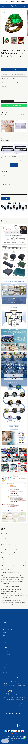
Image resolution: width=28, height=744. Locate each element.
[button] (2, 5)
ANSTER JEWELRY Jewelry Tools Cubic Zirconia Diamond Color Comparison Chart (20, 157)
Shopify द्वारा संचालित (15, 736)
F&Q (4, 667)
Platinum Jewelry (6, 635)
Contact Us (5, 642)
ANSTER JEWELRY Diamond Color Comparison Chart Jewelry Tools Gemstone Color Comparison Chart (7, 157)
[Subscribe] (23, 616)
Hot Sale (5, 639)
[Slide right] (26, 40)
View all (14, 165)
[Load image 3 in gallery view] (21, 40)
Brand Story (5, 651)
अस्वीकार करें (13, 379)
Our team (5, 657)
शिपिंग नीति (22, 738)
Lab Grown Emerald (7, 629)
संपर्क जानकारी (7, 738)
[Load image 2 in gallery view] (14, 40)
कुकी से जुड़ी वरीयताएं (14, 740)
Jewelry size (5, 664)
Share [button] (4, 60)
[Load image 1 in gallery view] (7, 40)
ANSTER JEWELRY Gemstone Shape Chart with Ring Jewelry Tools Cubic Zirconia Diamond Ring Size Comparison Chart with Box (7, 136)
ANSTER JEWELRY (8, 736)
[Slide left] (1, 40)
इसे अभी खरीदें (14, 69)
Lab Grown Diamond (7, 626)
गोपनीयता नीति (11, 371)
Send (5, 198)
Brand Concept (6, 654)
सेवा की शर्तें (18, 738)
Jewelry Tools (6, 632)
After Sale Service (7, 661)
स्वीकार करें (13, 375)
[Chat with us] (24, 737)
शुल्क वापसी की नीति (23, 736)
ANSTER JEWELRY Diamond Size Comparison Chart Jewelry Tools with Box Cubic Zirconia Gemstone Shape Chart (20, 135)
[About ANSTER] (14, 304)
